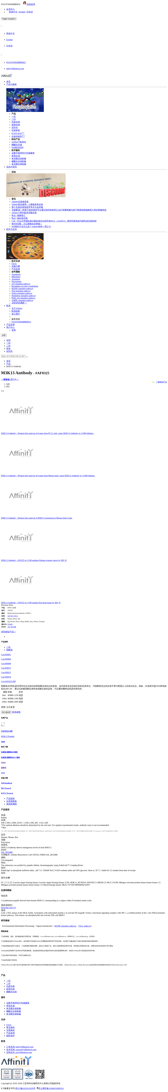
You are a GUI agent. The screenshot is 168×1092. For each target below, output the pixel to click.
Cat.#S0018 (6, 677)
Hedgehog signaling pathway (24, 296)
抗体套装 (16, 130)
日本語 (30, 12)
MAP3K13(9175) (8, 908)
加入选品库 (6, 712)
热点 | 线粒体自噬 (20, 218)
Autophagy (16, 274)
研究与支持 (11, 229)
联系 (8, 306)
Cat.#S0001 (6, 654)
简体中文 (13, 12)
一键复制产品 (161, 382)
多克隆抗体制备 (19, 164)
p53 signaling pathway (21, 284)
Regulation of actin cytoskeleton (25, 286)
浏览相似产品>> (8, 632)
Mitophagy (16, 277)
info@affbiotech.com (15, 68)
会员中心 (10, 9)
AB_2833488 (11, 627)
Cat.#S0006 (6, 659)
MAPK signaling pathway (22, 288)
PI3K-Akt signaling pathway (23, 298)
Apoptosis (16, 279)
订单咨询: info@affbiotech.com (19, 1047)
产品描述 (10, 798)
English (22, 12)
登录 (14, 330)
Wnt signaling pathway (21, 291)
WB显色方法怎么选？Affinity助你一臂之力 (31, 226)
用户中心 (10, 327)
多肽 (8, 348)
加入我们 (16, 314)
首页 (8, 81)
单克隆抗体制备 (19, 158)
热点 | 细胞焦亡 (19, 215)
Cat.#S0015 (6, 672)
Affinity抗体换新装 (20, 202)
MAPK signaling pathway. (65, 926)
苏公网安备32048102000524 (51, 1088)
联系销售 (16, 311)
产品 (8, 364)
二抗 (14, 119)
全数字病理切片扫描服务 (23, 153)
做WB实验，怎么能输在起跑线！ (27, 224)
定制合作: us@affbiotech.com (19, 1052)
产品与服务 (11, 84)
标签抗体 (16, 125)
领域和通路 (11, 804)
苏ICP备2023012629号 (25, 1088)
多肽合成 (16, 156)
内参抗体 (16, 122)
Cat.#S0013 (6, 668)
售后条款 (10, 1027)
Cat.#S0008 (6, 663)
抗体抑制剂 (18, 136)
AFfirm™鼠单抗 (19, 142)
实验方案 (16, 266)
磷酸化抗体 (17, 145)
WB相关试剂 (17, 147)
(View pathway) (85, 926)
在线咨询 (31, 4)
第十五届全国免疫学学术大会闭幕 (27, 207)
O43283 (10, 624)
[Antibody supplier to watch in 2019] (6, 1079)
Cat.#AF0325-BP (8, 681)
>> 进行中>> (10, 379)
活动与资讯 (11, 167)
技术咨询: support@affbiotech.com (21, 1049)
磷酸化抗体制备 (19, 161)
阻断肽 (9, 650)
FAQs (14, 264)
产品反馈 (16, 269)
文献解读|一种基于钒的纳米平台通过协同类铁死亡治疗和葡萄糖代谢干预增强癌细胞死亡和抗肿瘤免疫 (59, 210)
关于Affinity (17, 308)
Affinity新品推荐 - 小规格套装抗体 (27, 204)
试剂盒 (15, 127)
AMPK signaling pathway (22, 300)
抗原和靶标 (11, 801)
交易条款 (10, 1030)
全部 (8, 340)
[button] (5, 605)
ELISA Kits (18, 133)
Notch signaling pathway (22, 293)
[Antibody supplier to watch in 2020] (17, 1079)
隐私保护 (10, 1036)
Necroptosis (16, 281)
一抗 (14, 116)
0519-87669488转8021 (16, 62)
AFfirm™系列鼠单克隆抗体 (24, 213)
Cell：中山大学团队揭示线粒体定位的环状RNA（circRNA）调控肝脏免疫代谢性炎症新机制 (54, 221)
